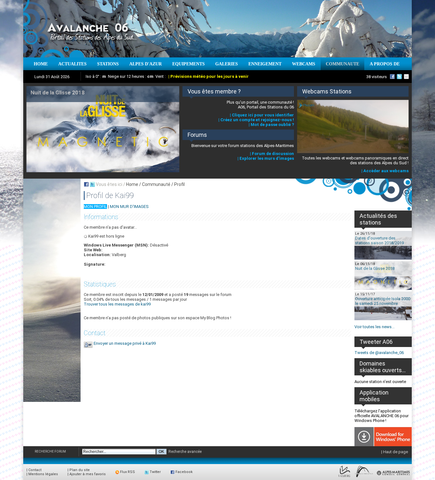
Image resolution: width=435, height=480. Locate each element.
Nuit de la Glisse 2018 (375, 268)
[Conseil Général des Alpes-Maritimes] (393, 477)
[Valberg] (344, 477)
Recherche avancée (185, 451)
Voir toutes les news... (374, 326)
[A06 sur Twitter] (399, 76)
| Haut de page (394, 451)
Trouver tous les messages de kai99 (117, 304)
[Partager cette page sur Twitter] (92, 184)
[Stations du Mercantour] (363, 477)
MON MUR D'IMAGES (129, 206)
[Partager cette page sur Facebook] (86, 184)
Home (132, 184)
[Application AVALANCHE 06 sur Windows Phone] (383, 444)
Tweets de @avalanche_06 (379, 352)
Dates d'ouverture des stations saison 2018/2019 (379, 240)
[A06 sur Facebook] (392, 76)
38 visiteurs (376, 76)
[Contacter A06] (407, 76)
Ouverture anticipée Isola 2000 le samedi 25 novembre (382, 301)
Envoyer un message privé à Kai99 (125, 343)
